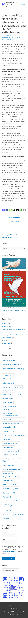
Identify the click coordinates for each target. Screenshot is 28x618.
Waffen (6, 514)
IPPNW (6, 454)
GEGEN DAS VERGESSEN (11, 451)
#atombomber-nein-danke (12, 364)
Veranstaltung (6, 37)
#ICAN (18, 387)
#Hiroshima (7, 387)
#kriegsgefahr (8, 391)
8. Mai (6, 410)
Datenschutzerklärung (8, 551)
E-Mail (4, 539)
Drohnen (7, 435)
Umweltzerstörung (10, 511)
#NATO (18, 394)
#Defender (8, 383)
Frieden (6, 439)
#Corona (7, 379)
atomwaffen (9, 427)
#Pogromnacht (9, 398)
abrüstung (7, 419)
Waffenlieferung (18, 514)
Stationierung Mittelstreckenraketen (12, 506)
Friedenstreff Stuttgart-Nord (11, 4)
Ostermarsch (9, 493)
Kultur (3, 332)
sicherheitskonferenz (10, 501)
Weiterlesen (5, 349)
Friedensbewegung (11, 443)
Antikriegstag (18, 270)
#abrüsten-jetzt (10, 361)
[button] (3, 210)
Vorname (4, 532)
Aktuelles (4, 323)
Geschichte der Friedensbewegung (12, 329)
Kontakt (6, 606)
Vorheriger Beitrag (14, 217)
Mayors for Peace (9, 484)
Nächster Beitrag (14, 221)
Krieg (15, 454)
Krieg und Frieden (9, 477)
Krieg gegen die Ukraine (12, 460)
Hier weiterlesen (7, 205)
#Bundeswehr (8, 375)
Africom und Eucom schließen (13, 423)
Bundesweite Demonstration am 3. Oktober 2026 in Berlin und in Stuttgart (13, 310)
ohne (3, 340)
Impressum (14, 608)
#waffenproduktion (10, 406)
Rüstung (7, 497)
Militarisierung (10, 489)
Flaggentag (19, 435)
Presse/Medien (15, 36)
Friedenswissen (6, 326)
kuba (22, 477)
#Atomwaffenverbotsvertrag (13, 370)
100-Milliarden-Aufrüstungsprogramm (11, 414)
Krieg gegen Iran (9, 465)
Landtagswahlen (9, 480)
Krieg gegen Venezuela (11, 469)
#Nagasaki (7, 394)
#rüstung (7, 402)
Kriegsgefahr (8, 473)
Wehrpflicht (8, 518)
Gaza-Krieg (8, 447)
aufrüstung (8, 431)
